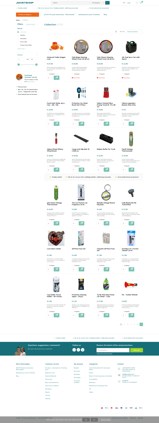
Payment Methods (50, 376)
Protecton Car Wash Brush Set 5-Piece (80, 104)
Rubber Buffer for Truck (106, 149)
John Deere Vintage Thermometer (54, 204)
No (94, 419)
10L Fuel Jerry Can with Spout (131, 58)
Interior (91, 373)
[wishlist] (137, 3)
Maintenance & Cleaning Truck (98, 385)
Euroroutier (23, 42)
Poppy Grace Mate (26, 45)
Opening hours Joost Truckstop (89, 14)
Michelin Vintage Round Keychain (106, 204)
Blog (105, 14)
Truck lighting (93, 379)
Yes (86, 419)
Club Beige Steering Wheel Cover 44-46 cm (80, 58)
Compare (52, 74)
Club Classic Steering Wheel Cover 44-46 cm (105, 58)
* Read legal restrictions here (104, 353)
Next (141, 324)
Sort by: (122, 31)
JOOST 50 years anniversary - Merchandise (59, 14)
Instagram (78, 350)
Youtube (82, 350)
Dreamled (23, 38)
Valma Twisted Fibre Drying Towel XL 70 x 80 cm (106, 105)
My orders (77, 371)
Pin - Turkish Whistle (129, 295)
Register (76, 368)
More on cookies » (106, 419)
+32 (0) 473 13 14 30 (128, 368)
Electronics (92, 382)
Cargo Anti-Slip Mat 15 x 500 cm (80, 150)
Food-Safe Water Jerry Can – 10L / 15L (56, 104)
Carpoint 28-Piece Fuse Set (106, 249)
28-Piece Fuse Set (78, 249)
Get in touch (31, 81)
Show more (21, 48)
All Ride (22, 35)
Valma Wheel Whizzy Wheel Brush (55, 150)
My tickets (77, 374)
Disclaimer (48, 389)
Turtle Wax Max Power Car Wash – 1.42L (105, 295)
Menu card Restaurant (52, 382)
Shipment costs (50, 373)
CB (90, 389)
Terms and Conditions (52, 385)
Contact (47, 395)
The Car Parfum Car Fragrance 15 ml (80, 204)
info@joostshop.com (128, 374)
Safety (91, 392)
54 (137, 324)
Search (107, 3)
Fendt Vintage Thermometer (127, 150)
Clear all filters (30, 24)
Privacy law (48, 379)
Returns (47, 392)
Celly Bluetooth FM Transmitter (129, 204)
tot (26, 59)
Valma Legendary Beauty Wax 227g (128, 104)
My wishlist (77, 377)
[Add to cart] (56, 78)
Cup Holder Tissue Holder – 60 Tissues (54, 295)
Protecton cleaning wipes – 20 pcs (79, 295)
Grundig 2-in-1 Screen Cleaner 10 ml (130, 249)
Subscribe (136, 350)
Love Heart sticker (54, 249)
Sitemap (47, 398)
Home (18, 20)
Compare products (77, 381)
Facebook (74, 350)
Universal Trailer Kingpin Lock (56, 58)
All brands (23, 32)
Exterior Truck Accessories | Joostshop (100, 376)
